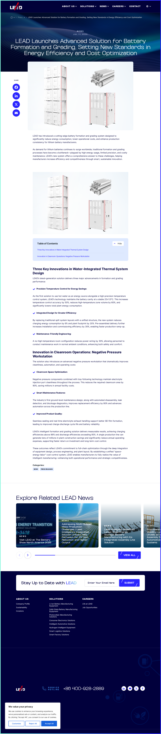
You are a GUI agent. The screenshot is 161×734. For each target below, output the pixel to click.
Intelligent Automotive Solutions (62, 624)
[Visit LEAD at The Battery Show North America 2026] (36, 525)
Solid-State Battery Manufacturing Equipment (63, 610)
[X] (16, 104)
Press (20, 17)
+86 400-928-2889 (83, 688)
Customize (16, 723)
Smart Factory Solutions (59, 634)
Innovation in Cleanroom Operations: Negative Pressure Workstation (63, 256)
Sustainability (21, 607)
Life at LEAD (87, 604)
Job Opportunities (89, 607)
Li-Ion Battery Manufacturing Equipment (61, 605)
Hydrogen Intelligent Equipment (62, 627)
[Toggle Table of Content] (118, 243)
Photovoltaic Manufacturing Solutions (60, 616)
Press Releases (47, 469)
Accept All (49, 723)
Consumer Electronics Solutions (62, 620)
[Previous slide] (19, 555)
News (80, 31)
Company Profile (23, 604)
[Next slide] (27, 555)
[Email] (16, 113)
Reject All (33, 723)
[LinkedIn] (16, 96)
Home (11, 17)
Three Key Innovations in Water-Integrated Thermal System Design (63, 250)
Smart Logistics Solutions (59, 631)
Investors (20, 611)
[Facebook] (16, 87)
